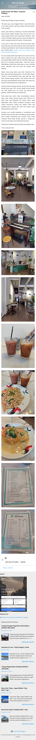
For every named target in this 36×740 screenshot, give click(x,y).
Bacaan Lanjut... (28, 642)
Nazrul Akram (18, 2)
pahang (23, 562)
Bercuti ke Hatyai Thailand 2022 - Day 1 (14, 710)
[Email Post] (6, 558)
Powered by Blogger (19, 731)
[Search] (34, 3)
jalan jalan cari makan (12, 562)
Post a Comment (8, 568)
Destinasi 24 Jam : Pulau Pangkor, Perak (15, 647)
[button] (34, 12)
